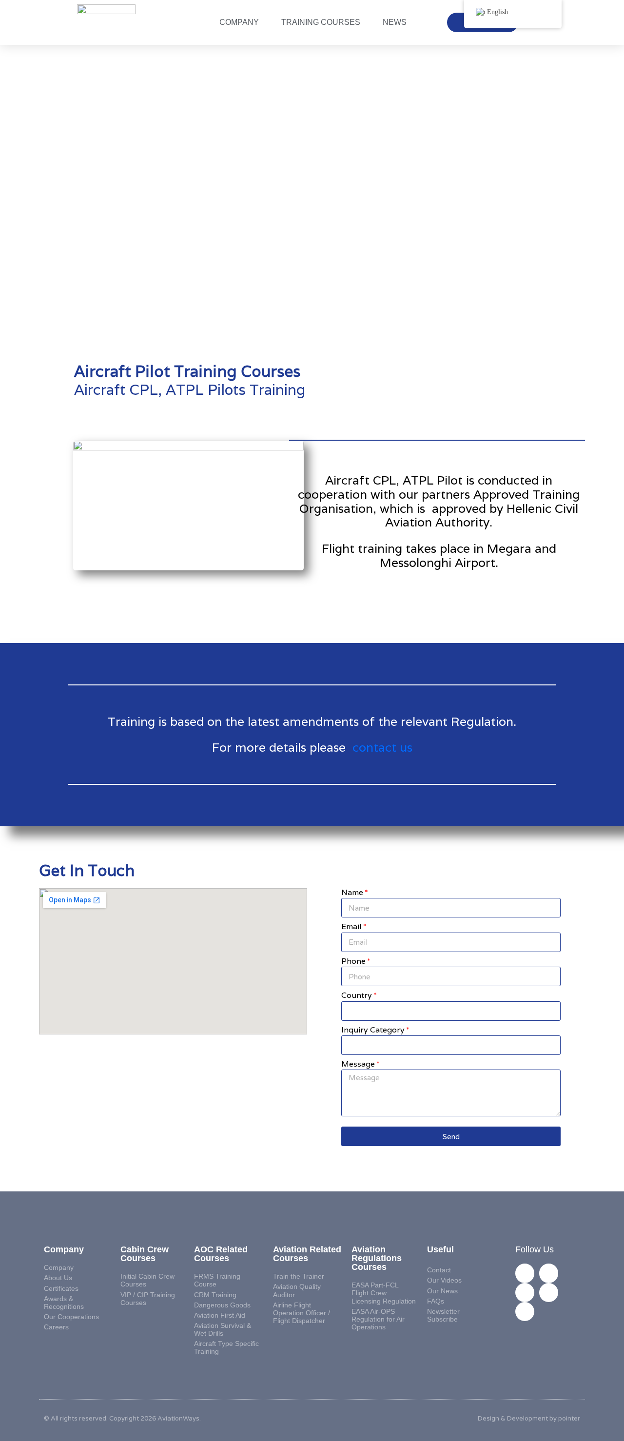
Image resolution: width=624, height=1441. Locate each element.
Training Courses (320, 22)
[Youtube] (524, 1311)
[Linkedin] (524, 1273)
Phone (353, 961)
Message (358, 1064)
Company (239, 22)
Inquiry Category (373, 1030)
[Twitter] (548, 1292)
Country (356, 995)
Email (351, 927)
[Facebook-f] (548, 1273)
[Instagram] (524, 1292)
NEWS (395, 22)
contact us (382, 747)
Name (352, 892)
